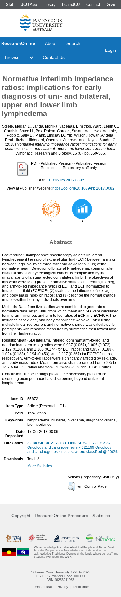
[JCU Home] (41, 21)
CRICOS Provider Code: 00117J (60, 576)
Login (110, 50)
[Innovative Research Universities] (37, 538)
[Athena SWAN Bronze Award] (13, 538)
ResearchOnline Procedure (61, 515)
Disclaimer (81, 587)
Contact (93, 4)
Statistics (101, 515)
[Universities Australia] (66, 538)
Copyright (20, 515)
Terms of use (42, 587)
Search (73, 43)
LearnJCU (71, 4)
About (50, 43)
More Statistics (39, 466)
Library (49, 4)
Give (111, 4)
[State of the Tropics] (100, 538)
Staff (10, 4)
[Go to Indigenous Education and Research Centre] (9, 552)
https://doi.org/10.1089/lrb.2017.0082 (83, 188)
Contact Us (54, 57)
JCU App (29, 4)
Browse (12, 57)
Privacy (62, 587)
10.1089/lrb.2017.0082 (65, 180)
